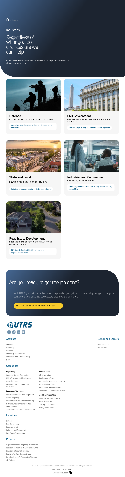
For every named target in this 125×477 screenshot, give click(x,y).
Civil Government (12, 424)
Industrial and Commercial (16, 430)
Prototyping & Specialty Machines (52, 381)
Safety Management (46, 407)
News (8, 360)
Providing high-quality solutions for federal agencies (89, 127)
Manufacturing (44, 371)
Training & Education (47, 404)
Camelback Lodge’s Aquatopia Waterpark (21, 457)
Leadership (10, 347)
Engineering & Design (47, 378)
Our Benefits (102, 347)
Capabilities (12, 365)
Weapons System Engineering (17, 375)
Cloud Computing (12, 397)
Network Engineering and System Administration (18, 405)
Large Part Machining (47, 384)
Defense (9, 421)
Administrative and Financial (49, 398)
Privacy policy (67, 470)
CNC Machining (45, 375)
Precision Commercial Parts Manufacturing (22, 448)
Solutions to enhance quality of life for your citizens (31, 189)
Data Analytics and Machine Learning (20, 401)
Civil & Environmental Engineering (18, 378)
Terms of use (55, 470)
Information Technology (15, 391)
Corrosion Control (13, 381)
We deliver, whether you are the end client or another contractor (32, 126)
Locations (10, 350)
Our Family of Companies (15, 354)
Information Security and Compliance (20, 394)
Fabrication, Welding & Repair (50, 387)
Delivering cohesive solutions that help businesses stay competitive (90, 187)
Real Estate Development (15, 433)
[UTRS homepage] (19, 328)
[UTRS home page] (7, 20)
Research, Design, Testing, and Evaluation (17, 385)
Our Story (9, 344)
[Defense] (33, 110)
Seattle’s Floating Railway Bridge (18, 454)
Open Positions (103, 344)
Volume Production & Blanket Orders (53, 390)
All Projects (10, 460)
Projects (10, 439)
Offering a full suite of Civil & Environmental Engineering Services (28, 251)
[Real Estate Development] (33, 232)
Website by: (60, 473)
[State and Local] (33, 171)
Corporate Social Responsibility (18, 357)
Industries (11, 415)
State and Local (12, 427)
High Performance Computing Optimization (22, 445)
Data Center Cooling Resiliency (17, 451)
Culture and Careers (108, 339)
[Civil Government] (91, 110)
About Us (11, 339)
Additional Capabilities (47, 395)
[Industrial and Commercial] (91, 171)
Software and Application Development (20, 409)
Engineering (10, 371)
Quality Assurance (46, 401)
